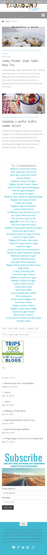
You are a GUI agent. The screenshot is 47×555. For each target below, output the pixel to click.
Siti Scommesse (23, 296)
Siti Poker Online (23, 302)
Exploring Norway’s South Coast (19, 420)
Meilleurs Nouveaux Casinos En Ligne (23, 227)
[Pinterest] (28, 547)
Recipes (22, 50)
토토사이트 (23, 268)
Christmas (6, 50)
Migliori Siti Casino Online (23, 199)
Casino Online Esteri (23, 209)
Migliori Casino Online (23, 305)
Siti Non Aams (24, 321)
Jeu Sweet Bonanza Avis (23, 215)
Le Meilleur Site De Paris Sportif (23, 212)
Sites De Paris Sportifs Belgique (24, 187)
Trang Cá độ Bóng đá (23, 271)
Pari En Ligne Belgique (23, 190)
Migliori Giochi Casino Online (23, 184)
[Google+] (33, 547)
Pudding (5, 117)
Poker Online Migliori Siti (23, 299)
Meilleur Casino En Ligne (23, 181)
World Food (23, 117)
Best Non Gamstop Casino (23, 175)
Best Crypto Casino (23, 314)
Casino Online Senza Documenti (24, 249)
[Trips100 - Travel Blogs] (13, 354)
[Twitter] (23, 547)
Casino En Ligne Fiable (23, 237)
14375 (7, 401)
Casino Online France (23, 283)
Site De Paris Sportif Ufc (23, 218)
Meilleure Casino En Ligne (23, 277)
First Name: (6, 497)
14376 (7, 392)
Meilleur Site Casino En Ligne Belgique (23, 196)
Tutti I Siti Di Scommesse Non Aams (23, 317)
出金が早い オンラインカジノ (23, 221)
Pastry (14, 50)
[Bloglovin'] (13, 547)
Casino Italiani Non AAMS (23, 293)
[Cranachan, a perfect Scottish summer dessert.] (23, 104)
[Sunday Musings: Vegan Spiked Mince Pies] (23, 37)
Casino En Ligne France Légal (23, 243)
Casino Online (23, 178)
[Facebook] (18, 547)
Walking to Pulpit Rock (15, 411)
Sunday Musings (33, 50)
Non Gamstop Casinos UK (23, 171)
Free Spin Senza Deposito (23, 262)
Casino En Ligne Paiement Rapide (23, 252)
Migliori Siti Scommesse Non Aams (23, 265)
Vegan (4, 53)
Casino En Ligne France (23, 230)
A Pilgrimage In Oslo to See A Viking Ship (23, 438)
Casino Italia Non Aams (23, 258)
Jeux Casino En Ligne (23, 193)
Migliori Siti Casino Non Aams (23, 240)
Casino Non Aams (23, 203)
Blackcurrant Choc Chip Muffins (19, 383)
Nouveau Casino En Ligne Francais (23, 234)
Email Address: (9, 488)
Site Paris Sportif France (23, 224)
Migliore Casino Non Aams (23, 168)
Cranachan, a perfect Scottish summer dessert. (19, 123)
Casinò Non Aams (23, 286)
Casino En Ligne (23, 246)
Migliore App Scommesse (23, 206)
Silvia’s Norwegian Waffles (16, 429)
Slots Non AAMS (23, 290)
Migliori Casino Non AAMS (23, 308)
